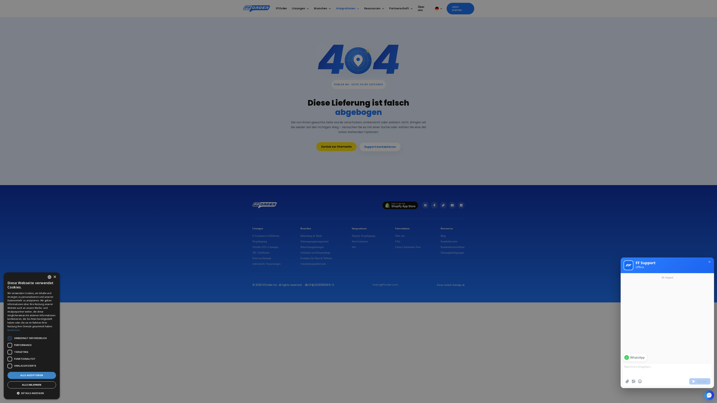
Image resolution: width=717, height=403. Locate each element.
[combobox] (49, 277)
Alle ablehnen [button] (31, 384)
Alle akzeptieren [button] (31, 375)
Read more (13, 330)
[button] (31, 393)
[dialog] (32, 335)
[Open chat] (709, 395)
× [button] (54, 277)
